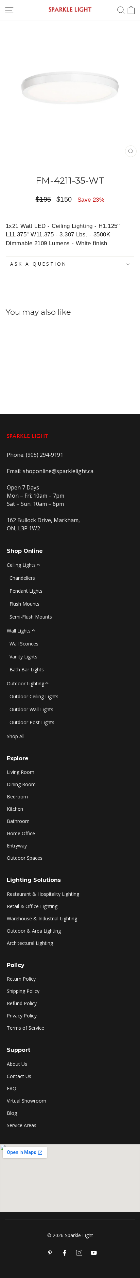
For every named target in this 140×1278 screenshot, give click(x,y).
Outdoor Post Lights (32, 722)
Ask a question (38, 264)
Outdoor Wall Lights (31, 709)
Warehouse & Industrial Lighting (42, 918)
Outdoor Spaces (24, 858)
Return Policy (21, 979)
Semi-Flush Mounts (31, 616)
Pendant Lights (26, 591)
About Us (17, 1064)
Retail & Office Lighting (32, 906)
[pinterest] (49, 1252)
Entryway (17, 845)
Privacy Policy (22, 1015)
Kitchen (15, 809)
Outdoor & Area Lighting (34, 931)
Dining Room (21, 784)
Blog (12, 1113)
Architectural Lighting (30, 943)
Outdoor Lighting (25, 683)
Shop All (15, 736)
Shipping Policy (23, 991)
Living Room (20, 772)
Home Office (21, 833)
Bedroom (17, 796)
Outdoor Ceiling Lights (34, 696)
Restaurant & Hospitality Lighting (43, 894)
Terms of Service (25, 1028)
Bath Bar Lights (27, 669)
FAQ (11, 1088)
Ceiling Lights (21, 565)
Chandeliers (22, 578)
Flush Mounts (24, 604)
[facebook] (64, 1252)
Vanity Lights (23, 656)
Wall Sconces (24, 643)
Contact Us (19, 1076)
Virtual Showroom (26, 1100)
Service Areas (21, 1125)
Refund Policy (22, 1003)
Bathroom (18, 821)
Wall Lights (19, 630)
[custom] (79, 1252)
